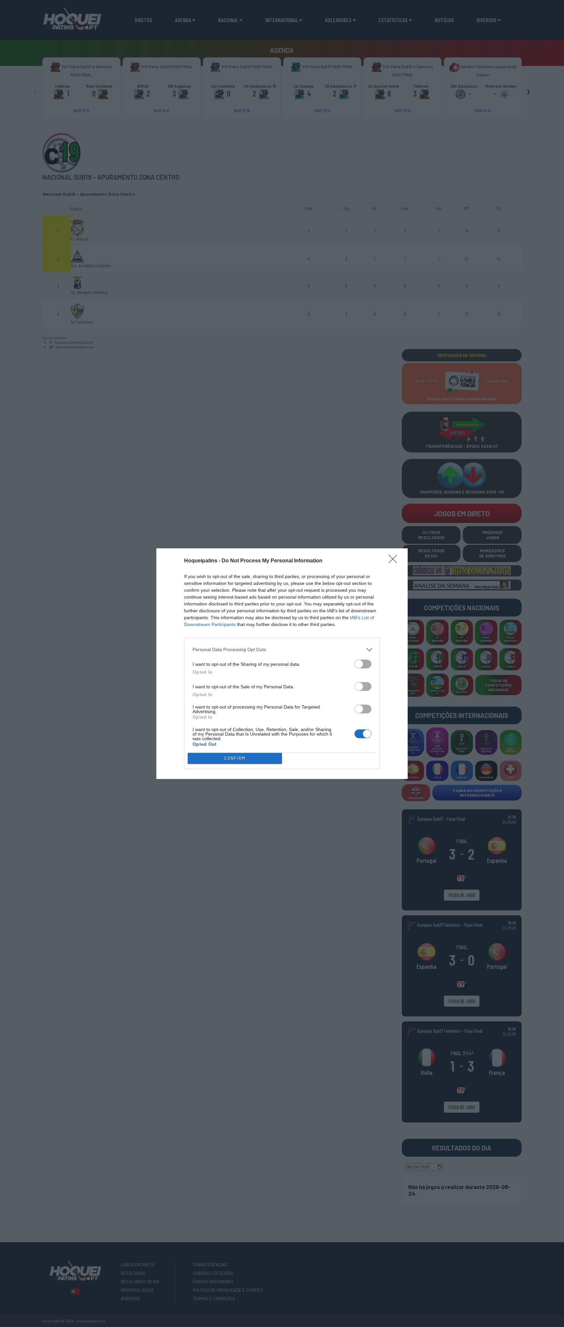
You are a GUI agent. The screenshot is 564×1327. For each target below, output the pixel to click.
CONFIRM (234, 758)
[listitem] (282, 649)
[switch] (362, 664)
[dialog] (282, 663)
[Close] (395, 561)
